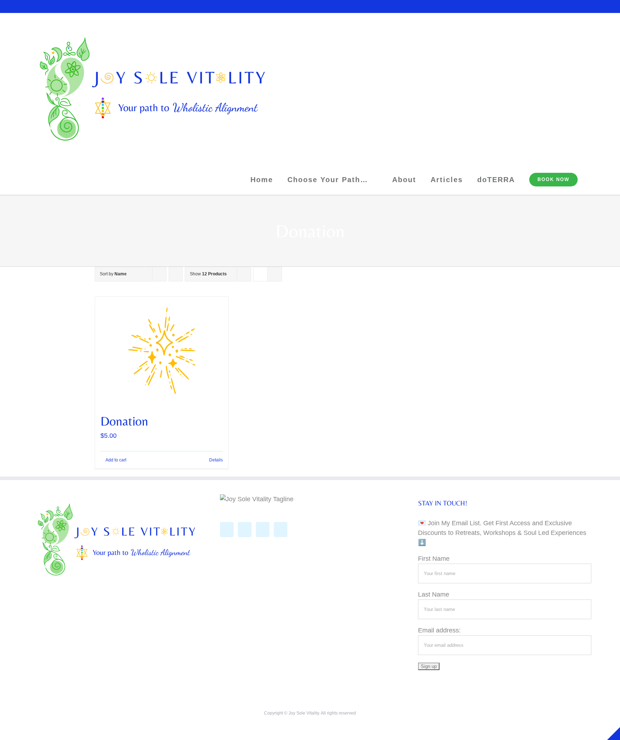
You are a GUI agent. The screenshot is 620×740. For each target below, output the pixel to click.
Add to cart (115, 460)
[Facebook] (227, 529)
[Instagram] (245, 529)
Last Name (433, 594)
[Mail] (280, 529)
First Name (434, 558)
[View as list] (275, 274)
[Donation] (161, 350)
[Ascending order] (176, 274)
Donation (124, 421)
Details (216, 460)
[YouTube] (262, 529)
